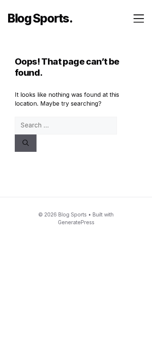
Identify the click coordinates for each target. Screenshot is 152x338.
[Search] (26, 143)
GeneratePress (76, 222)
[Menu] (139, 18)
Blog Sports (38, 18)
